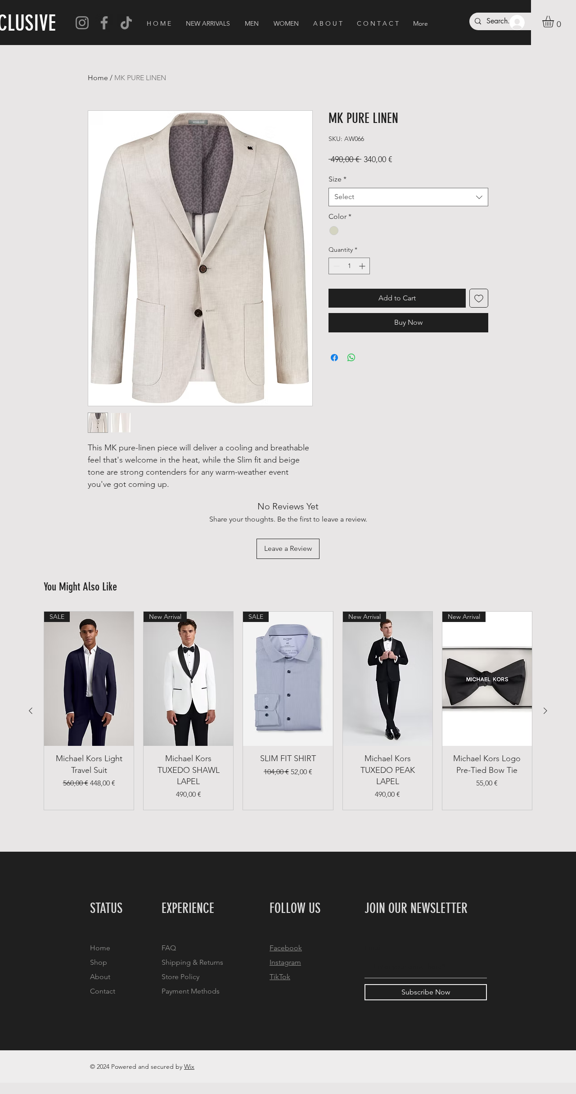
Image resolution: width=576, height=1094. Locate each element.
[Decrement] (335, 266)
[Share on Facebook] (334, 357)
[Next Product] (545, 710)
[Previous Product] (30, 710)
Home (98, 77)
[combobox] (408, 197)
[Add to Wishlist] (478, 298)
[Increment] (363, 266)
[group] (288, 711)
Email (373, 948)
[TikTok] (126, 23)
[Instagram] (82, 23)
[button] (554, 21)
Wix (189, 1066)
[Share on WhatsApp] (351, 357)
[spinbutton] (349, 266)
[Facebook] (104, 23)
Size (337, 179)
